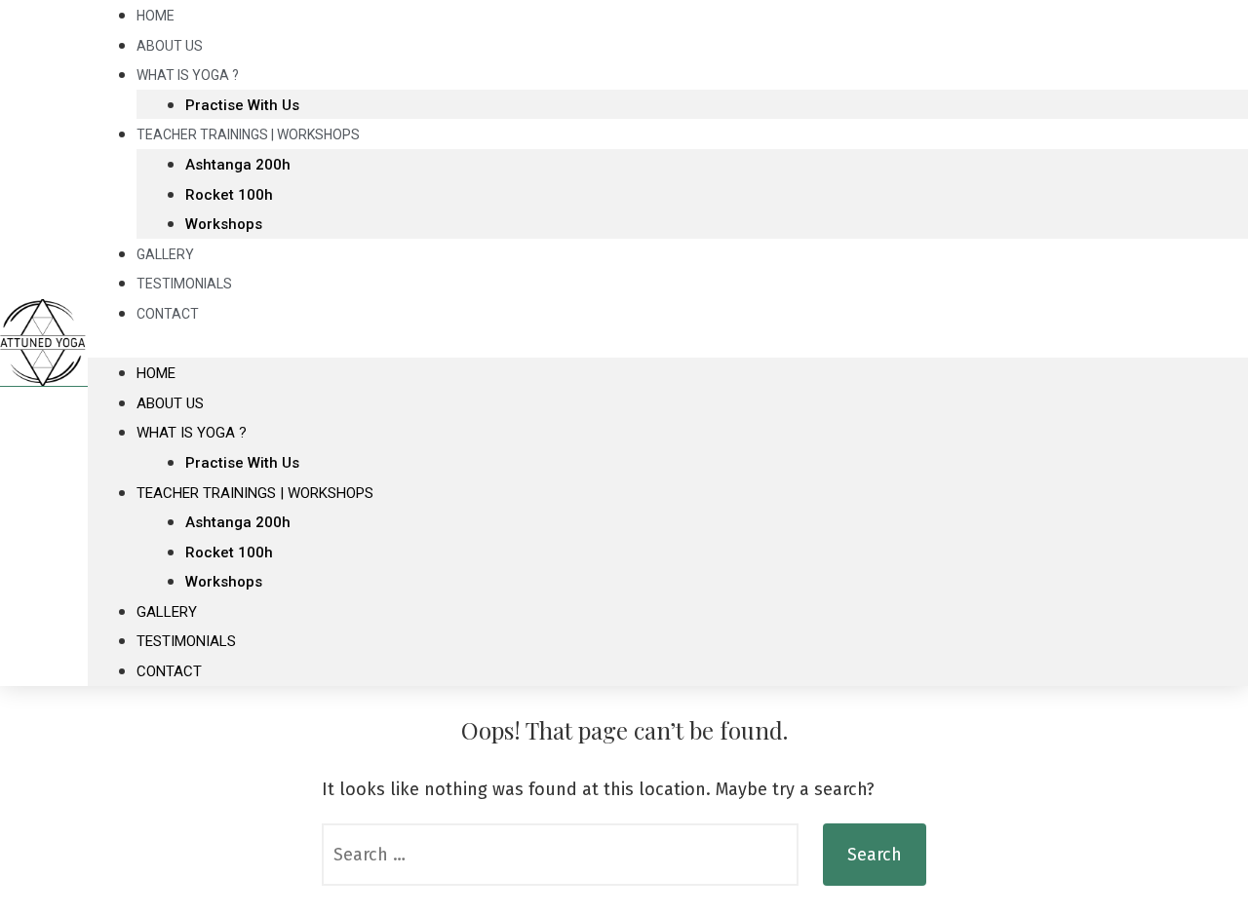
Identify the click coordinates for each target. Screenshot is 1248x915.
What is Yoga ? (187, 75)
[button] (668, 343)
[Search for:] (560, 854)
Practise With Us (242, 463)
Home (156, 373)
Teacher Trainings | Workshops (248, 134)
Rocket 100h (229, 195)
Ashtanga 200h (238, 164)
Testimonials (186, 641)
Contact (167, 314)
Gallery (166, 612)
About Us (170, 403)
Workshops (223, 224)
